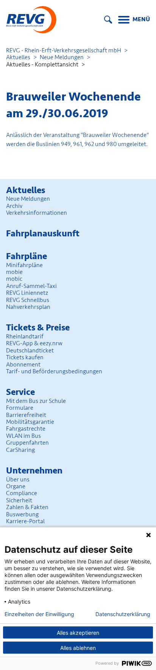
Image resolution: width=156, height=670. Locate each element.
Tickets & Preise (38, 327)
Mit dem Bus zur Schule (36, 401)
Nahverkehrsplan (28, 307)
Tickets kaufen (25, 357)
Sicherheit (19, 500)
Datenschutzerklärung (122, 614)
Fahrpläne (26, 256)
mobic (14, 279)
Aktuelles (18, 57)
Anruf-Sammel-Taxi (31, 286)
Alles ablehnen (78, 648)
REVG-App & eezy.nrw (34, 343)
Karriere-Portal (25, 521)
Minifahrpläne (24, 265)
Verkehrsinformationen (36, 213)
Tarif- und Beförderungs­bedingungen (54, 371)
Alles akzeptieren (78, 632)
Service (20, 392)
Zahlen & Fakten (27, 507)
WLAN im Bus (23, 436)
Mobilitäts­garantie (30, 422)
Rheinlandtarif (25, 336)
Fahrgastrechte (25, 429)
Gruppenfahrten (27, 443)
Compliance (21, 493)
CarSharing (20, 450)
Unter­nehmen (34, 470)
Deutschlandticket (30, 350)
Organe (15, 486)
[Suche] (108, 20)
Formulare (19, 408)
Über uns (18, 479)
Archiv (14, 206)
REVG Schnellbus (27, 300)
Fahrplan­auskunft (43, 233)
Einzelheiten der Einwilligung (39, 614)
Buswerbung (22, 514)
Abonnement (23, 364)
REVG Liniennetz (27, 293)
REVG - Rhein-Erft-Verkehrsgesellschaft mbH (63, 50)
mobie (14, 272)
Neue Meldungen (62, 57)
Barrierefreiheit (26, 415)
